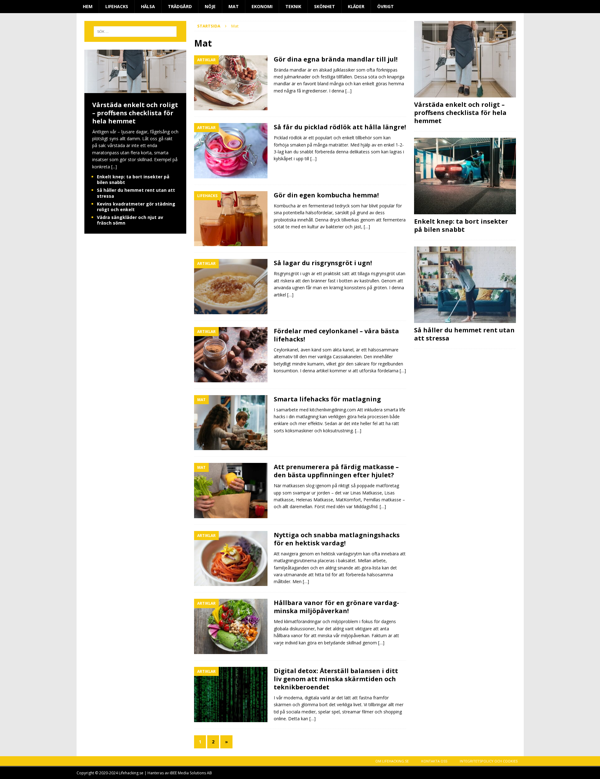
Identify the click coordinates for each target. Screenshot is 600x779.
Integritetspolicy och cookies (489, 761)
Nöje (210, 6)
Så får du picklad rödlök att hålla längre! (340, 127)
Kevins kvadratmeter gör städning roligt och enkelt (136, 206)
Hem (87, 6)
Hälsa (148, 6)
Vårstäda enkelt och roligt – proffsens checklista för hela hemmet (135, 113)
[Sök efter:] (135, 31)
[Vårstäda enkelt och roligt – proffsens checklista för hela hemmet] (135, 89)
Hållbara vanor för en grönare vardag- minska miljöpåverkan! (336, 606)
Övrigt (385, 6)
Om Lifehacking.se (392, 761)
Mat (233, 6)
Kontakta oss (434, 761)
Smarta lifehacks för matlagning (327, 399)
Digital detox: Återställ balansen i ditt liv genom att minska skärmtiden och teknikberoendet (336, 679)
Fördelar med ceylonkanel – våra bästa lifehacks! (336, 335)
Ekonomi (262, 6)
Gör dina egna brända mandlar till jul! (336, 59)
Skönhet (324, 6)
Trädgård (180, 6)
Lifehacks (116, 6)
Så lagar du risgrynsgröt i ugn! (323, 263)
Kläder (356, 6)
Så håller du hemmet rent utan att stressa (136, 193)
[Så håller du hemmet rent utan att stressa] (465, 284)
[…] (348, 91)
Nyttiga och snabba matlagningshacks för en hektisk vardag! (337, 539)
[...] (114, 167)
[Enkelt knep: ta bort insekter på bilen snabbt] (465, 176)
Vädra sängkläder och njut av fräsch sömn (130, 220)
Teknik (293, 6)
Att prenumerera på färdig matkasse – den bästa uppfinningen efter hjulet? (336, 471)
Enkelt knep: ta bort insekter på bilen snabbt (133, 179)
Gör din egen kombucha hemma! (326, 195)
